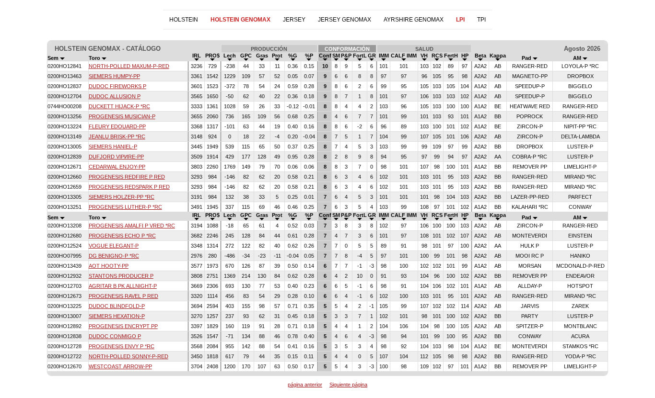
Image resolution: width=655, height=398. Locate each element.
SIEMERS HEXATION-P (117, 316)
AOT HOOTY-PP (109, 266)
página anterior (305, 384)
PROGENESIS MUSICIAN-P (122, 116)
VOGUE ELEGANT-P (114, 246)
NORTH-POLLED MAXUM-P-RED (129, 66)
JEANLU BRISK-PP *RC (117, 136)
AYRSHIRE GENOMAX (414, 19)
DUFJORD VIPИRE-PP (116, 156)
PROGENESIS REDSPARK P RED (129, 187)
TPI (481, 19)
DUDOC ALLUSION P (114, 96)
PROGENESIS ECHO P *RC (122, 236)
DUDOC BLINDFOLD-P (117, 306)
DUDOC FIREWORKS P (117, 86)
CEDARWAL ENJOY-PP (117, 167)
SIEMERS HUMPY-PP (114, 76)
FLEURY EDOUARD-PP (117, 126)
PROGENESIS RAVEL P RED (123, 296)
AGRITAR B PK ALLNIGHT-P (123, 286)
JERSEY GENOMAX (344, 19)
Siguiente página (348, 384)
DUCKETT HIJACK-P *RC (119, 106)
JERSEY (294, 19)
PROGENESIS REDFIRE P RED (127, 177)
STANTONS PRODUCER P (121, 276)
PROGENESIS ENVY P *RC (121, 346)
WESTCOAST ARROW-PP (120, 366)
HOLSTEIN (183, 19)
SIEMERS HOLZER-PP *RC (121, 197)
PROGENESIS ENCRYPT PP (123, 326)
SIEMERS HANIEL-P (113, 146)
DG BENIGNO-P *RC (114, 256)
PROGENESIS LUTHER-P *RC (125, 207)
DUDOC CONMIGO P (115, 336)
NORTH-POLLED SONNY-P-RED (128, 356)
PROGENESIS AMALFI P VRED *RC (132, 225)
